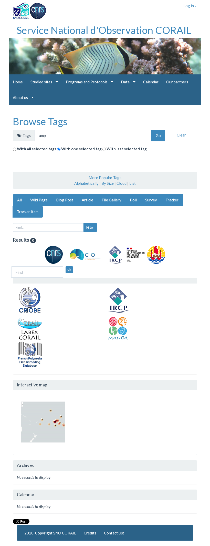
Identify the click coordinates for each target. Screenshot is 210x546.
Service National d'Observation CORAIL (104, 30)
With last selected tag (127, 149)
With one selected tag (81, 149)
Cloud (122, 183)
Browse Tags (40, 121)
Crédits (90, 533)
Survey (151, 200)
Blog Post (64, 200)
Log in (189, 5)
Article (87, 200)
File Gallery (111, 200)
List (132, 183)
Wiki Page (39, 200)
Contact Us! (114, 533)
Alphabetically (86, 183)
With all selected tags (36, 149)
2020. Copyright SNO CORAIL (50, 533)
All (19, 200)
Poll (133, 200)
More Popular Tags (105, 177)
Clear (181, 135)
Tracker (171, 200)
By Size (107, 183)
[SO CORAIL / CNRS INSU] (27, 9)
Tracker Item (27, 211)
